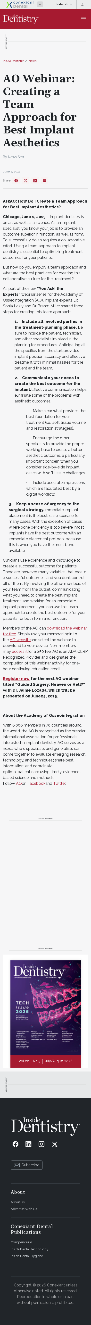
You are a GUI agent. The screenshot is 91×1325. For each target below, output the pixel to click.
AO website (20, 640)
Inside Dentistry (13, 61)
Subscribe (30, 1165)
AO (19, 783)
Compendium (21, 1242)
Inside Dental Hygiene (27, 1256)
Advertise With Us (24, 1209)
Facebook (36, 783)
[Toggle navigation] (83, 18)
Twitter (59, 783)
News (32, 61)
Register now (16, 678)
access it (20, 651)
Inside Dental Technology (29, 1249)
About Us (18, 1202)
